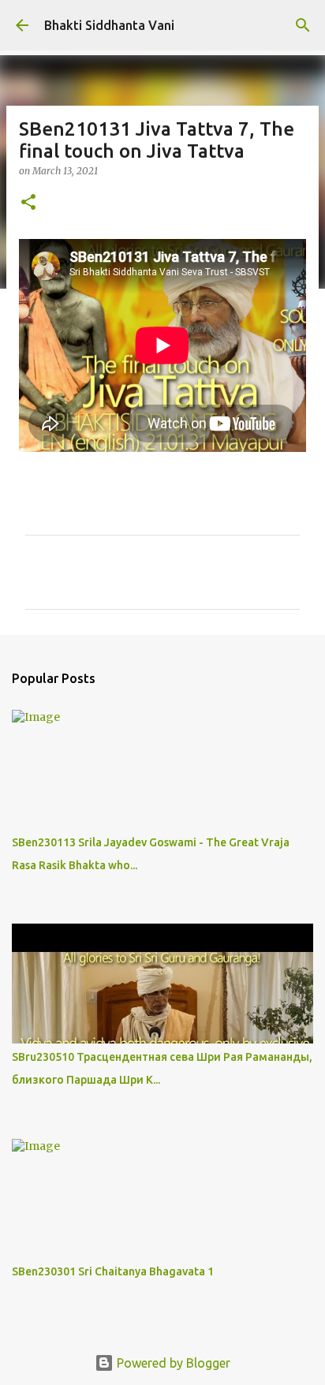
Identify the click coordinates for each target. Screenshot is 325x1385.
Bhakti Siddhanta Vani (109, 25)
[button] (28, 203)
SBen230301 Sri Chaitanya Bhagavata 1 (113, 1271)
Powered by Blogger (172, 1363)
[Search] (302, 25)
